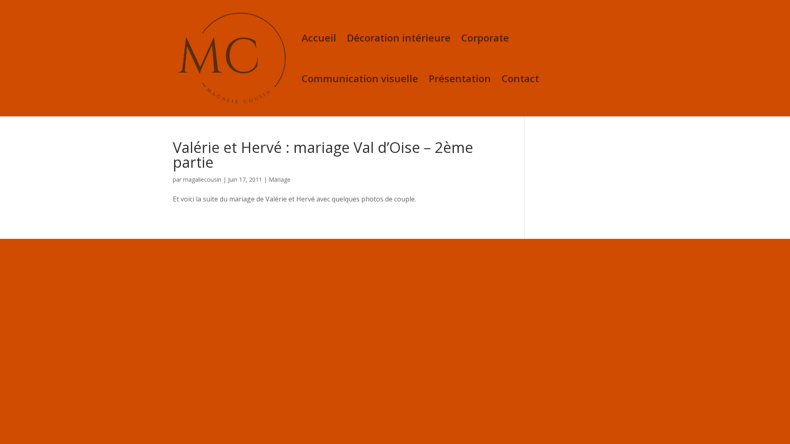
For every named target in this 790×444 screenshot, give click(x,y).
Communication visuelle (360, 80)
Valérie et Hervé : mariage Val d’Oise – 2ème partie (323, 154)
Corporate (485, 39)
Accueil (319, 39)
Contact (520, 80)
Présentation (460, 80)
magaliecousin (202, 179)
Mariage (279, 179)
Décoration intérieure (399, 39)
